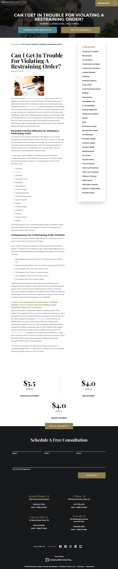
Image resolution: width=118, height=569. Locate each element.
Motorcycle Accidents (90, 114)
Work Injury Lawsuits (90, 184)
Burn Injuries (87, 56)
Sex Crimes (86, 155)
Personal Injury (87, 134)
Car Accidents (87, 60)
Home (13, 44)
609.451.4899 (39, 525)
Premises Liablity (88, 143)
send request (91, 475)
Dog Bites (86, 76)
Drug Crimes (87, 85)
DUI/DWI (85, 93)
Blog (18, 44)
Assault (17, 172)
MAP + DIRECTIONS (39, 507)
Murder (85, 118)
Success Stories (88, 159)
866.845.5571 (104, 3)
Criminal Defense (88, 72)
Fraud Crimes (87, 97)
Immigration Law (88, 101)
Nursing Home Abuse (90, 130)
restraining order (33, 107)
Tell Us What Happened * (21, 469)
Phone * (79, 453)
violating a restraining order (35, 98)
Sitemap (80, 566)
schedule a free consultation (37, 30)
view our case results (80, 30)
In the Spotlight (88, 105)
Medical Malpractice (89, 110)
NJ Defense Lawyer (89, 126)
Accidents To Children (90, 51)
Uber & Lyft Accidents (90, 168)
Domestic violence (89, 80)
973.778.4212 (79, 504)
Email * (46, 453)
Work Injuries (87, 180)
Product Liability (88, 147)
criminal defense (41, 319)
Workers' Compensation (91, 188)
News (84, 122)
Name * (15, 453)
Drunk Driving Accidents (91, 89)
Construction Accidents (91, 64)
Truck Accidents (88, 164)
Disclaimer (90, 566)
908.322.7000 (39, 504)
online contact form (18, 333)
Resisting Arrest (88, 151)
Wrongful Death (88, 193)
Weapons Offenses (89, 176)
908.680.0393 (79, 527)
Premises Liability (89, 139)
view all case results (59, 426)
